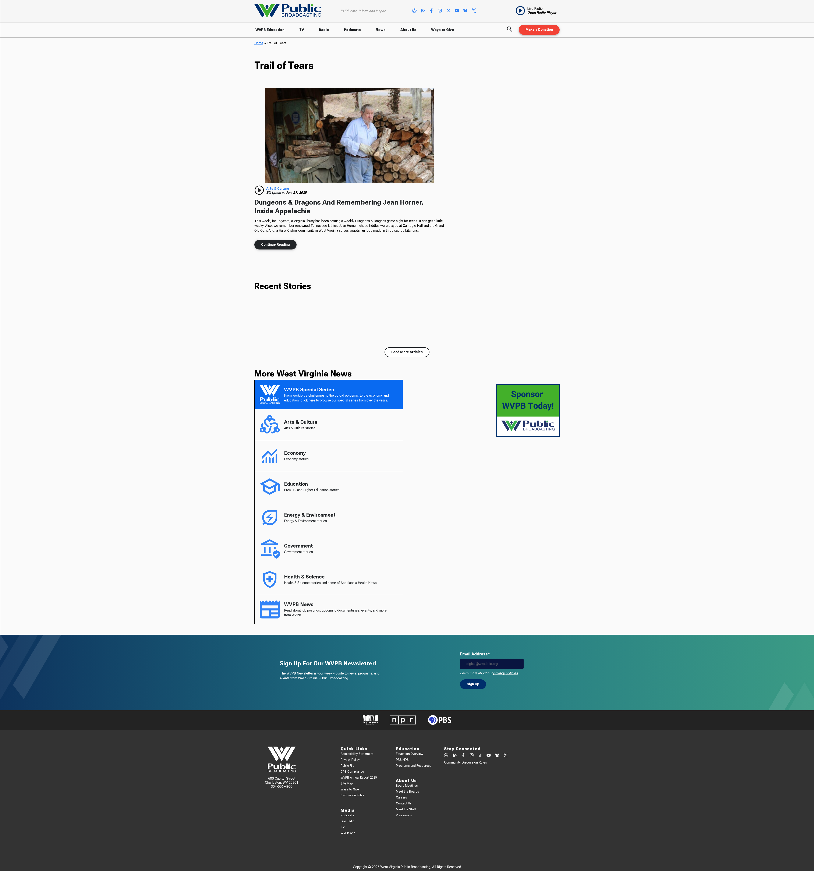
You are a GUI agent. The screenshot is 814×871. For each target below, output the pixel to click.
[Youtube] (457, 11)
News (381, 30)
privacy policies (505, 673)
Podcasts (352, 30)
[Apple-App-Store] (414, 11)
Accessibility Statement (357, 754)
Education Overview (409, 754)
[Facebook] (431, 11)
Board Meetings (407, 785)
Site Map (347, 783)
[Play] (259, 190)
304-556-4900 (282, 787)
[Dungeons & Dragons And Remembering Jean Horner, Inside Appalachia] (349, 135)
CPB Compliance (352, 771)
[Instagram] (440, 11)
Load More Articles (407, 352)
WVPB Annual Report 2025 (359, 777)
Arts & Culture (277, 189)
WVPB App (348, 833)
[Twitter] (474, 11)
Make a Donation (539, 30)
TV (301, 30)
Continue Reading (275, 244)
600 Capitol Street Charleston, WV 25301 (281, 780)
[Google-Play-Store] (423, 11)
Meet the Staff (406, 809)
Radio (324, 30)
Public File (347, 766)
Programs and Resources (413, 766)
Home (258, 43)
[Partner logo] (370, 720)
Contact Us (404, 803)
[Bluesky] (465, 11)
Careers (401, 797)
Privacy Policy (350, 760)
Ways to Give (442, 30)
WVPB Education (269, 30)
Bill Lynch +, (276, 193)
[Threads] (448, 11)
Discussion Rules (352, 795)
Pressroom (404, 815)
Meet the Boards (407, 791)
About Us (408, 30)
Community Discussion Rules (465, 762)
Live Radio (347, 821)
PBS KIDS (402, 760)
